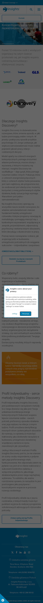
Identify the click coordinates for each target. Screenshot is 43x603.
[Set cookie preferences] (5, 598)
